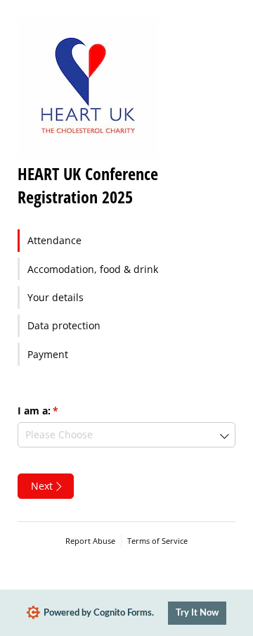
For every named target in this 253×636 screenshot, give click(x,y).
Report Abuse (90, 540)
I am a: (58, 410)
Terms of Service (157, 540)
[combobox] (126, 434)
